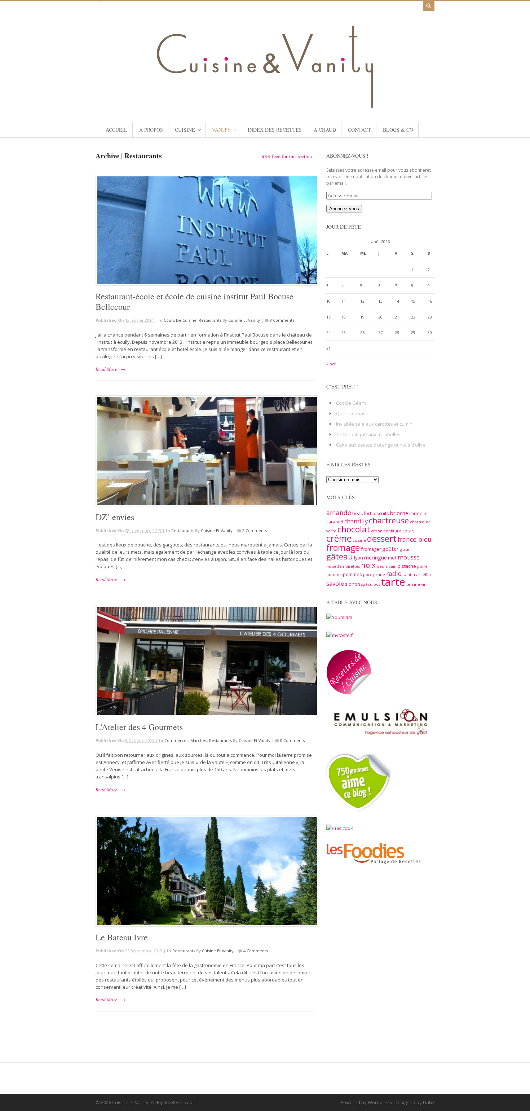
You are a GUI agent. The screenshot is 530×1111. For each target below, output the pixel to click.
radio (394, 573)
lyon (358, 557)
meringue (375, 557)
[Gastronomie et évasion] (265, 104)
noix (368, 565)
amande (338, 512)
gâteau (339, 556)
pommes (352, 574)
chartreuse (389, 520)
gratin (405, 549)
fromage (343, 547)
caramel (334, 521)
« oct (331, 363)
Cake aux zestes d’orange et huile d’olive (380, 445)
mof (392, 557)
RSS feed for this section (286, 156)
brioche (399, 513)
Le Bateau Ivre (122, 937)
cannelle (418, 513)
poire (422, 566)
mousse (409, 557)
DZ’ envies (115, 517)
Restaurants (210, 320)
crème (339, 538)
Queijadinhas (351, 413)
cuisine (359, 540)
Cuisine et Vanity (244, 320)
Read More (106, 369)
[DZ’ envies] (205, 450)
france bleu (415, 539)
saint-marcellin (417, 574)
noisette (334, 566)
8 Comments (282, 320)
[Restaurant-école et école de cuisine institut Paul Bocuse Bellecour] (205, 230)
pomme (334, 574)
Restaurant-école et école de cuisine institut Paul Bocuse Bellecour (194, 301)
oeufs (382, 566)
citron (377, 530)
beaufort (361, 513)
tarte (393, 582)
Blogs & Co (398, 129)
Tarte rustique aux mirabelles (368, 434)
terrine (413, 584)
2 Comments (254, 530)
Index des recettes (275, 129)
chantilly (356, 521)
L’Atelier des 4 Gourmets (139, 727)
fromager (371, 549)
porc (367, 574)
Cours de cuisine (180, 320)
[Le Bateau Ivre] (205, 871)
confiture (392, 530)
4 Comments (255, 950)
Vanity (221, 129)
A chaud (325, 129)
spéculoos (370, 584)
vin (424, 584)
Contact (359, 129)
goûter (390, 548)
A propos (151, 129)
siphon (352, 584)
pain (392, 566)
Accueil (116, 129)
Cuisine (185, 129)
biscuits (380, 513)
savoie (335, 584)
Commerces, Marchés (185, 740)
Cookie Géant (351, 403)
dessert (382, 538)
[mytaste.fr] (340, 635)
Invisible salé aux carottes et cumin (374, 424)
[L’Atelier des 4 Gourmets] (205, 661)
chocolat (353, 529)
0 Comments (292, 740)
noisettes (351, 566)
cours (408, 530)
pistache (407, 566)
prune (379, 574)
